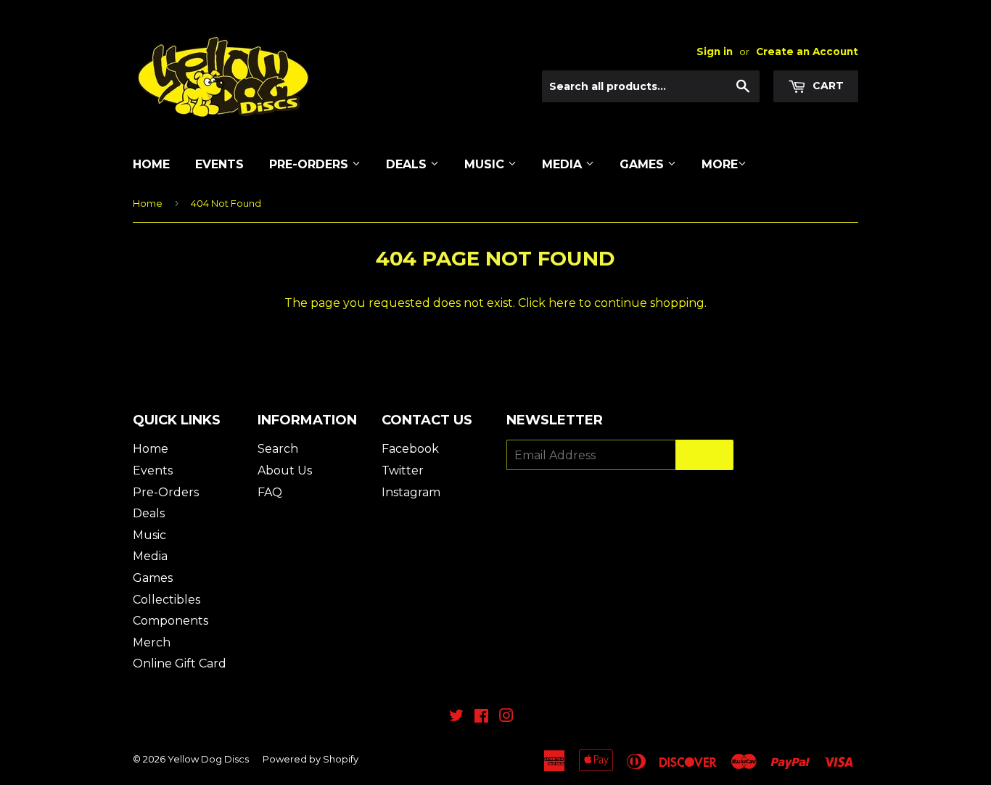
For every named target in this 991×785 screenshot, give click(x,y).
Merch (151, 642)
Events (219, 164)
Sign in (714, 51)
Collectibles (166, 600)
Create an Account (807, 51)
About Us (285, 470)
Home (151, 164)
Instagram (411, 492)
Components (170, 621)
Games (643, 164)
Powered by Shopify (310, 759)
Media (563, 164)
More (720, 164)
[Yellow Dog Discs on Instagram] (506, 717)
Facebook (410, 449)
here (562, 303)
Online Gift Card (179, 663)
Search (278, 449)
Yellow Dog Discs (208, 759)
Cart (827, 85)
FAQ (270, 492)
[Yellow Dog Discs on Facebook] (481, 717)
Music (486, 164)
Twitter (403, 470)
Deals (408, 164)
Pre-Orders (310, 164)
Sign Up (704, 455)
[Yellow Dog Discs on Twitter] (456, 717)
